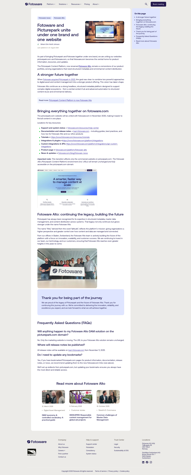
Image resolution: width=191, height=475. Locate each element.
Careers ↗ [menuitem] (61, 450)
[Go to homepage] (33, 5)
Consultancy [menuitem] (90, 450)
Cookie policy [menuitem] (124, 471)
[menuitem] (143, 462)
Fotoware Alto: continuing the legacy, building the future (145, 27)
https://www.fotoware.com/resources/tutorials (70, 137)
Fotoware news (44, 18)
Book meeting (158, 4)
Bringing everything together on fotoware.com (146, 21)
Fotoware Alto (59, 18)
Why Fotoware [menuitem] (63, 447)
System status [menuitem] (91, 454)
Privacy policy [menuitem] (113, 471)
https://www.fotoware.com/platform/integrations (82, 140)
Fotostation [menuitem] (90, 447)
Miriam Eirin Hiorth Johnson (50, 44)
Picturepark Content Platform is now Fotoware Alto (70, 100)
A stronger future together (146, 17)
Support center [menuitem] (91, 444)
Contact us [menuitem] (62, 457)
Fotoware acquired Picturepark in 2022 (59, 79)
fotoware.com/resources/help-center (83, 128)
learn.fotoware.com (81, 131)
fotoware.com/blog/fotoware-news (73, 153)
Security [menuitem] (117, 447)
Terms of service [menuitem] (101, 471)
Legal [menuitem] (116, 444)
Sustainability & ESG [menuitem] (121, 450)
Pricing (87, 4)
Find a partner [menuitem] (63, 454)
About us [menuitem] (61, 444)
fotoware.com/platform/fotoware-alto (71, 150)
